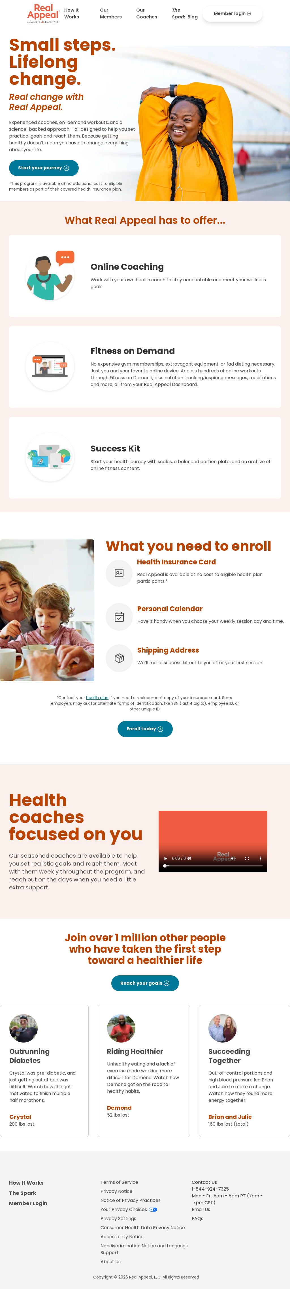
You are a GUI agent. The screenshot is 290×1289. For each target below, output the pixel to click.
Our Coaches (146, 13)
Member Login (28, 1203)
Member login (230, 13)
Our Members (111, 13)
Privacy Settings (118, 1218)
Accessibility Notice (122, 1236)
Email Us (201, 1209)
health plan (97, 698)
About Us (111, 1261)
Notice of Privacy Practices (131, 1200)
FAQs (197, 1218)
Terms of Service (119, 1182)
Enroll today (141, 728)
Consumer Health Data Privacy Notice (143, 1227)
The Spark (22, 1193)
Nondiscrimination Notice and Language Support (144, 1249)
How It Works (71, 13)
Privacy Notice (117, 1191)
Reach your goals (141, 983)
